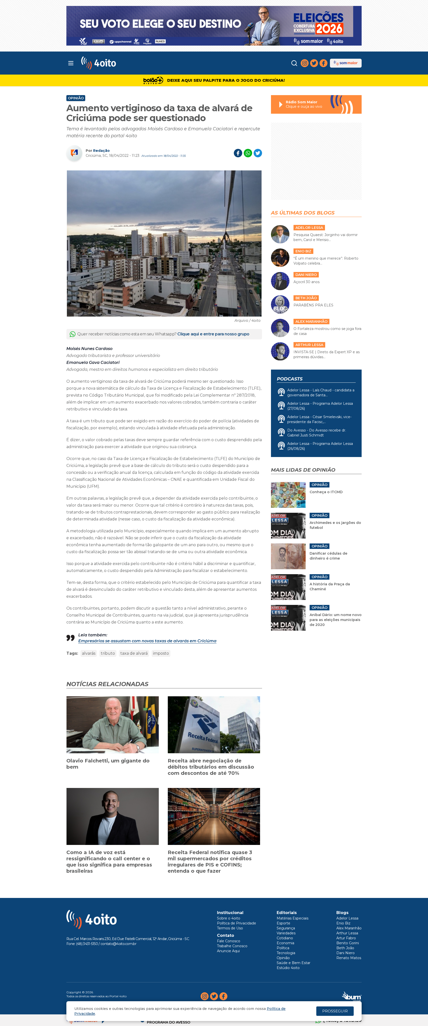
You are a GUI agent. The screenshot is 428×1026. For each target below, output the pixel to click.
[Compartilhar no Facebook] (238, 153)
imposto (161, 653)
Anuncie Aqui (228, 951)
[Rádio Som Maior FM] (346, 63)
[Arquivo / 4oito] (164, 243)
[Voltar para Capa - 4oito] (120, 63)
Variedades (286, 933)
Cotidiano (285, 938)
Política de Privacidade (236, 923)
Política (283, 948)
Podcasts (289, 379)
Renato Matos (348, 958)
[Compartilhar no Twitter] (258, 153)
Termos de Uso (230, 928)
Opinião (76, 98)
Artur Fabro (346, 938)
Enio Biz (343, 923)
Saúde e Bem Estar (293, 963)
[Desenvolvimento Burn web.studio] (352, 996)
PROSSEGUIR (335, 1011)
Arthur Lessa (347, 933)
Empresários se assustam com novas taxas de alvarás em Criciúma (147, 641)
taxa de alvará (134, 653)
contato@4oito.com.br (118, 944)
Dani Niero (345, 953)
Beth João (345, 948)
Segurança (286, 928)
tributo (108, 653)
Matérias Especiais (292, 918)
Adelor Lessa (347, 918)
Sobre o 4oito (228, 918)
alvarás (88, 653)
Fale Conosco (228, 941)
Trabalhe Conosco (232, 946)
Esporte (283, 923)
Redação (101, 150)
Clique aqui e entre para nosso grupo (213, 334)
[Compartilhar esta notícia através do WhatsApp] (248, 153)
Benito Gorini (347, 943)
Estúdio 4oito (288, 968)
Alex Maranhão (349, 928)
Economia (285, 943)
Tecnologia (286, 953)
